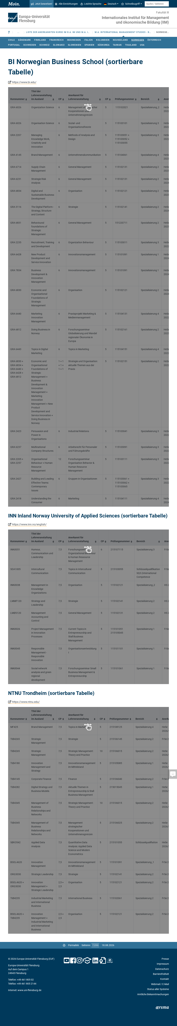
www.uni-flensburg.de (29, 990)
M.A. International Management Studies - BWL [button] (123, 32)
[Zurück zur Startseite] (29, 18)
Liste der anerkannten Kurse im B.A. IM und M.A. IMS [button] (58, 32)
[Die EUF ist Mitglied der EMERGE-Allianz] (110, 960)
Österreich (154, 40)
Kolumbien (103, 40)
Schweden (29, 45)
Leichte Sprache (92, 3)
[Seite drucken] (64, 945)
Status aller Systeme (158, 989)
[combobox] (157, 4)
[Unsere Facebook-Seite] (73, 960)
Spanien (89, 45)
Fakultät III (162, 12)
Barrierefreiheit (161, 974)
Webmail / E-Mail (160, 984)
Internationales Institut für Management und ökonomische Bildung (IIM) (135, 20)
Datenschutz (162, 969)
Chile (11, 40)
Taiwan (117, 45)
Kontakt (164, 979)
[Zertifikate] (102, 960)
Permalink (73, 945)
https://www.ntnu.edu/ (26, 702)
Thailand (131, 45)
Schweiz (44, 45)
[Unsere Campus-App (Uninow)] (87, 960)
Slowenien (74, 45)
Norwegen (137, 40)
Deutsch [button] (112, 3)
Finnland (40, 40)
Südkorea (104, 45)
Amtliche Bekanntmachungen (153, 994)
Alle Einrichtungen (68, 3)
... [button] (18, 32)
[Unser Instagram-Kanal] (79, 960)
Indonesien (74, 40)
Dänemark (24, 40)
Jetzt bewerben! (43, 3)
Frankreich (56, 40)
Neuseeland (120, 40)
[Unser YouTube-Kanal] (66, 960)
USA (142, 45)
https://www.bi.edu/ (24, 82)
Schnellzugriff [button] (132, 3)
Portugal (14, 45)
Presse (165, 958)
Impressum (163, 963)
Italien (88, 40)
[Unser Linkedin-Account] (95, 960)
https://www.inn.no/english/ (29, 524)
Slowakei (59, 45)
